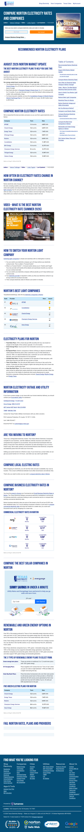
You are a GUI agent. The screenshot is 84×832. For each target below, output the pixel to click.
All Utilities (46, 778)
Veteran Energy (8, 156)
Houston (32, 767)
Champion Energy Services (12, 149)
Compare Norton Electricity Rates (67, 79)
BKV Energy (7, 145)
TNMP (5, 410)
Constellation (8, 142)
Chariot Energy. (10, 86)
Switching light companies (11, 259)
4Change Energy (9, 135)
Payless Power (21, 778)
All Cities (32, 778)
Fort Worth (33, 770)
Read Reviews (60, 768)
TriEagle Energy (8, 152)
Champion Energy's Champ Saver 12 (29, 90)
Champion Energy (22, 776)
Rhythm (6, 138)
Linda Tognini (31, 23)
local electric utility (16, 397)
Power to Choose (61, 767)
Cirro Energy (20, 780)
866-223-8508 (22, 407)
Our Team (72, 772)
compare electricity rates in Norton (40, 474)
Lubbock (32, 776)
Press (70, 770)
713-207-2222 (19, 401)
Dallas (32, 768)
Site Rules (72, 782)
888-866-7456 (12, 410)
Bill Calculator (8, 793)
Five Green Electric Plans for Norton (67, 135)
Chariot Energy (8, 128)
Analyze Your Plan (9, 789)
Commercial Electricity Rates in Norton (68, 118)
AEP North (14, 407)
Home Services (8, 783)
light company (8, 190)
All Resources (60, 770)
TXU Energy (20, 768)
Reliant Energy (21, 767)
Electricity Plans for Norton (66, 100)
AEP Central (7, 407)
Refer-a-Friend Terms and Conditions (73, 790)
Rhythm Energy (49, 374)
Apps (5, 791)
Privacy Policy (73, 780)
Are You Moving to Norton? (66, 108)
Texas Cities (67, 3)
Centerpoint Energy (9, 401)
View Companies (56, 3)
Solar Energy (7, 781)
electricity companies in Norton (34, 294)
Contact (71, 767)
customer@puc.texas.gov (21, 423)
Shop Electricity (44, 3)
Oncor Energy (7, 404)
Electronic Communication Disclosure (74, 776)
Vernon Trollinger (15, 23)
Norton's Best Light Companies (67, 97)
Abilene (32, 774)
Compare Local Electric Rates (66, 111)
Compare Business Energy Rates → (15, 37)
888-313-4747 (16, 404)
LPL (44, 776)
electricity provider (14, 276)
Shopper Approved (37, 817)
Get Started (41, 32)
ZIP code (29, 598)
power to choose (16, 493)
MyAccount (76, 3)
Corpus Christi (34, 772)
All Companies (21, 782)
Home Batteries (8, 779)
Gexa (18, 772)
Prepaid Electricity (9, 777)
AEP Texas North (48, 768)
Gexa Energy (25, 325)
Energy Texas (8, 131)
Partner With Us (73, 768)
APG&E (6, 124)
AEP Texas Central (48, 767)
